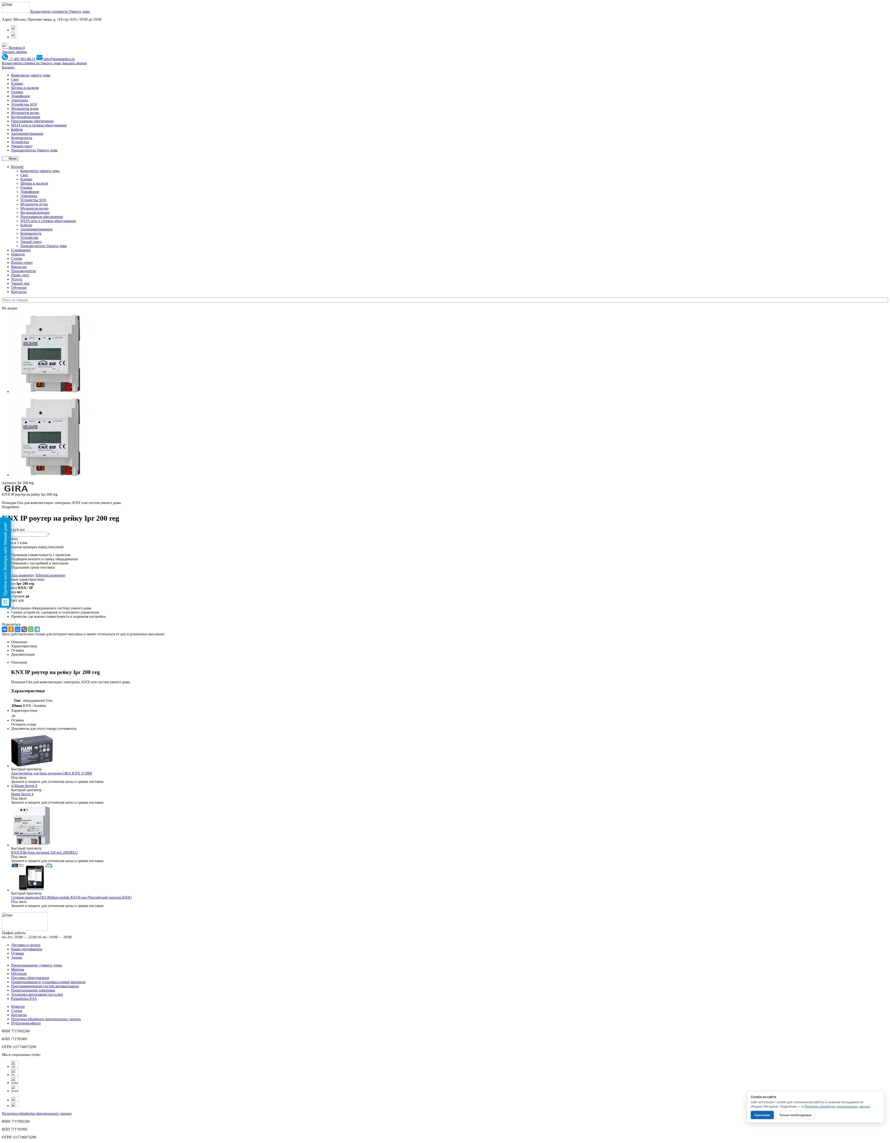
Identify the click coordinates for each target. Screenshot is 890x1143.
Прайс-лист (20, 275)
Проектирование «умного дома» (37, 965)
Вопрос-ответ (22, 262)
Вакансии (19, 267)
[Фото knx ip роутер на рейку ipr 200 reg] (50, 392)
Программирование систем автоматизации (45, 986)
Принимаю (762, 1115)
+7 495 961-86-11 (22, 59)
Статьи (16, 258)
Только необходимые (795, 1115)
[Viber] (24, 629)
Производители (23, 271)
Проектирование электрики (33, 990)
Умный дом (20, 283)
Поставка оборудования (30, 978)
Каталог (9, 67)
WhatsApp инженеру (18, 575)
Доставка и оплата (25, 945)
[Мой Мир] (17, 629)
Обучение (19, 288)
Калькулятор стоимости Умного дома (60, 11)
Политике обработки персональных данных (837, 1106)
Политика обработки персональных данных (46, 1019)
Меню (12, 158)
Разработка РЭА (24, 999)
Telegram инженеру (50, 575)
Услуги (16, 279)
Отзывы (17, 953)
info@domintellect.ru (59, 59)
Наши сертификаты (26, 949)
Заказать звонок (14, 52)
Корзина (16, 48)
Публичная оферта (26, 1023)
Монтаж (17, 969)
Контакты (19, 292)
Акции (16, 957)
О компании (21, 250)
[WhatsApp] (30, 629)
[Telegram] (37, 629)
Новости (18, 254)
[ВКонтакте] (4, 629)
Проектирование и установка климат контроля (48, 982)
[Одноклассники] (11, 629)
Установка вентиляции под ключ (37, 994)
